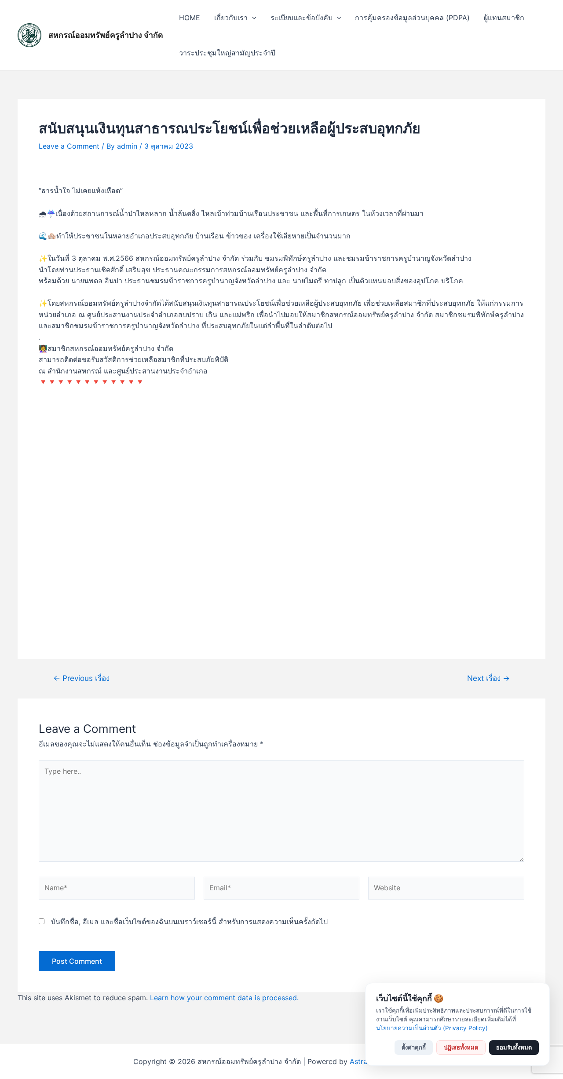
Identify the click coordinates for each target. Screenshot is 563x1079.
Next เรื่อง (488, 678)
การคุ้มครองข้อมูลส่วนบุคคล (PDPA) (412, 17)
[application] (252, 17)
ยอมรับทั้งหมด (514, 1047)
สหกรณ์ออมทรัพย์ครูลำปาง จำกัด (105, 35)
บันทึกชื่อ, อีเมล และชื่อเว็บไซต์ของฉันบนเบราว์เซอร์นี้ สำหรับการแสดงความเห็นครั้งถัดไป (189, 921)
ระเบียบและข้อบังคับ (302, 17)
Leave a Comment (69, 146)
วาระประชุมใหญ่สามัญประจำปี (227, 52)
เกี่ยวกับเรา (231, 17)
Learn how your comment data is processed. (224, 997)
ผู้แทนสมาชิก (504, 17)
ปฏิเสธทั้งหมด (461, 1047)
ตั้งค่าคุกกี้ (414, 1047)
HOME (189, 17)
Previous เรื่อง (81, 678)
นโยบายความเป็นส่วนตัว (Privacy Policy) (432, 1027)
